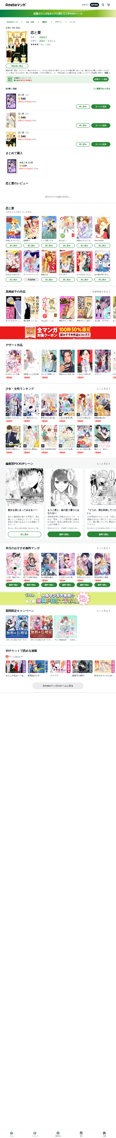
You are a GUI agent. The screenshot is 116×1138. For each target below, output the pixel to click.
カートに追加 (100, 106)
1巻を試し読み (17, 66)
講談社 (42, 40)
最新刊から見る (103, 88)
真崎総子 (43, 37)
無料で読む (64, 534)
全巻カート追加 (100, 79)
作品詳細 (31, 279)
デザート (52, 40)
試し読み (83, 106)
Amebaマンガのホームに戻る (58, 685)
